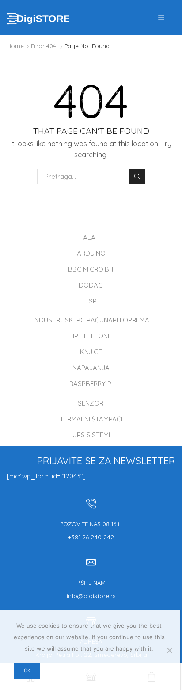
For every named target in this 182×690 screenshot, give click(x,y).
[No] (169, 650)
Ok (27, 670)
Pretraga (136, 176)
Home (15, 45)
